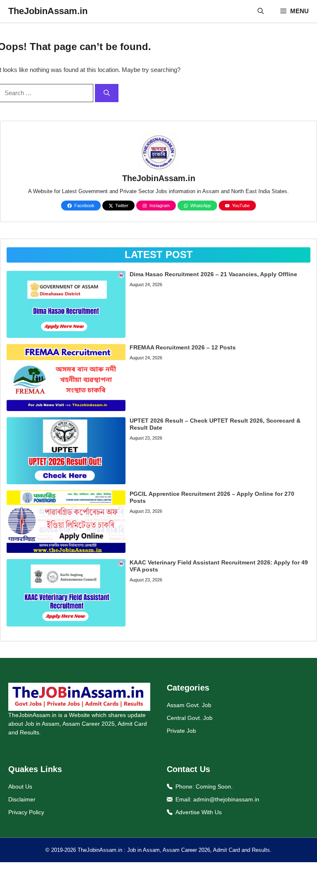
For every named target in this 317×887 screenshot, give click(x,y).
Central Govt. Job (190, 718)
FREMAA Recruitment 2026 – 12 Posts (183, 347)
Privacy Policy (26, 812)
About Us (20, 786)
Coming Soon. (214, 786)
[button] (260, 11)
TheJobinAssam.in (48, 11)
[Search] (106, 93)
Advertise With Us (198, 812)
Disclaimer (21, 799)
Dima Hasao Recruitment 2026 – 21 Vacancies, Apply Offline (213, 274)
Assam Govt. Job (189, 705)
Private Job (181, 730)
